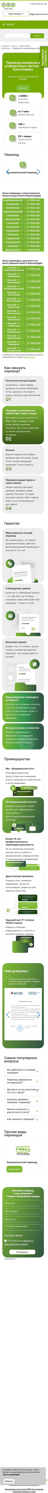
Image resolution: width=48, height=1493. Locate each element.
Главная (5, 46)
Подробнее (14, 1172)
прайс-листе (29, 357)
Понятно (9, 1481)
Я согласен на (19, 1242)
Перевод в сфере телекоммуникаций (19, 174)
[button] (38, 172)
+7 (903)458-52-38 (38, 4)
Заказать (23, 88)
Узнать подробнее (11, 1474)
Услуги (14, 46)
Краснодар (15, 13)
